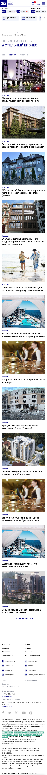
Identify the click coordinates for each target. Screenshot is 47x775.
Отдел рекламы (31, 680)
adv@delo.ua (6, 696)
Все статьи (32, 661)
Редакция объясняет (36, 674)
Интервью (32, 670)
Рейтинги (28, 652)
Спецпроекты (7, 656)
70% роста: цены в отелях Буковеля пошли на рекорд (23, 381)
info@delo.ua (7, 706)
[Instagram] (31, 713)
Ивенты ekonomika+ (32, 656)
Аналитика (9, 670)
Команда (5, 680)
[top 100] (10, 3)
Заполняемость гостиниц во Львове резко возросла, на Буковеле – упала (20, 519)
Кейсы (30, 665)
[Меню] (44, 3)
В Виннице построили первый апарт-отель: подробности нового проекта (20, 99)
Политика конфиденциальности (10, 685)
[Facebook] (3, 713)
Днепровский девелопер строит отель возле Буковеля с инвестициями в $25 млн (23, 145)
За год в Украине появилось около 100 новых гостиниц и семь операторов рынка (23, 335)
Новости (13, 54)
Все (3, 54)
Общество (6, 652)
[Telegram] (9, 713)
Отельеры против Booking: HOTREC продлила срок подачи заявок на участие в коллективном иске (23, 241)
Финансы (5, 648)
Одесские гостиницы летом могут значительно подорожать (19, 565)
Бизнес (27, 644)
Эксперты (9, 665)
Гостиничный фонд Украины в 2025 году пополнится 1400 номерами (22, 473)
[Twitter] (16, 713)
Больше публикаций (23, 618)
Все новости (10, 661)
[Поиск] (38, 3)
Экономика (6, 644)
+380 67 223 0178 (8, 694)
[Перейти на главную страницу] (3, 3)
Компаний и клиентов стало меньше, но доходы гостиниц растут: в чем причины (22, 289)
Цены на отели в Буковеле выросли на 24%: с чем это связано (21, 611)
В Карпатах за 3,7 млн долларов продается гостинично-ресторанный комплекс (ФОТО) (23, 193)
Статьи (24, 54)
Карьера (28, 648)
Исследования (11, 674)
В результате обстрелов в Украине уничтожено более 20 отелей (20, 427)
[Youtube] (23, 713)
